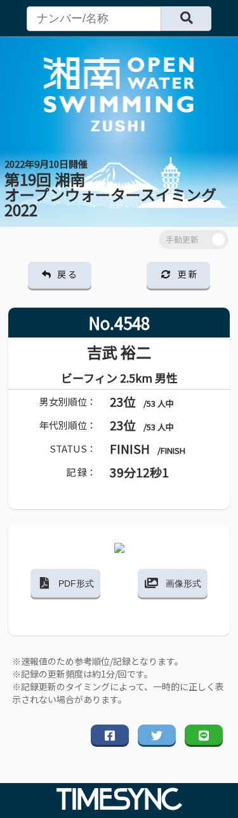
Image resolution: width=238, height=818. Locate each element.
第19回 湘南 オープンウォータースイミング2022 (110, 189)
